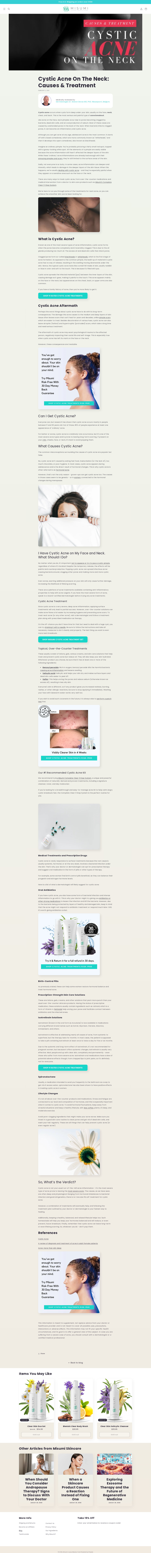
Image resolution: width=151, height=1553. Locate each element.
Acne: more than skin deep (49, 1248)
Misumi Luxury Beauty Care (71, 1552)
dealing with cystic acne (68, 170)
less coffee (88, 1108)
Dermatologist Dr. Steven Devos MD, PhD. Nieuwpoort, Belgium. (83, 102)
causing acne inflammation (52, 670)
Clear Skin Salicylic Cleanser (114, 1426)
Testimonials (24, 1534)
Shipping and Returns (27, 1523)
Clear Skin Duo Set (36, 1426)
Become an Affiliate (26, 1527)
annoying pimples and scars (50, 158)
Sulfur (45, 679)
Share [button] (43, 1354)
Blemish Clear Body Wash (75, 1426)
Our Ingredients (52, 1531)
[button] (4, 9)
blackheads (70, 257)
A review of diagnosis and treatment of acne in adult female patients (68, 1243)
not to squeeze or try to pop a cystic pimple (90, 563)
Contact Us (50, 1523)
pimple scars (104, 317)
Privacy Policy (51, 1527)
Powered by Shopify (87, 1552)
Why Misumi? (51, 1534)
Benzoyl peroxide (51, 667)
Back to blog (77, 1362)
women (77, 477)
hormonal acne (62, 470)
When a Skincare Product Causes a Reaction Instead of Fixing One (75, 1489)
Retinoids (58, 1009)
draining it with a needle (55, 627)
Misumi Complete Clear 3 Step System (74, 778)
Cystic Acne (43, 1239)
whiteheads (83, 257)
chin (44, 440)
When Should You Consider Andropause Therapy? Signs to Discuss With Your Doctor (36, 1489)
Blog (20, 1531)
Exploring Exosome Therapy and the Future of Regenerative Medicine (114, 1489)
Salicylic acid (49, 673)
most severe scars (76, 1191)
